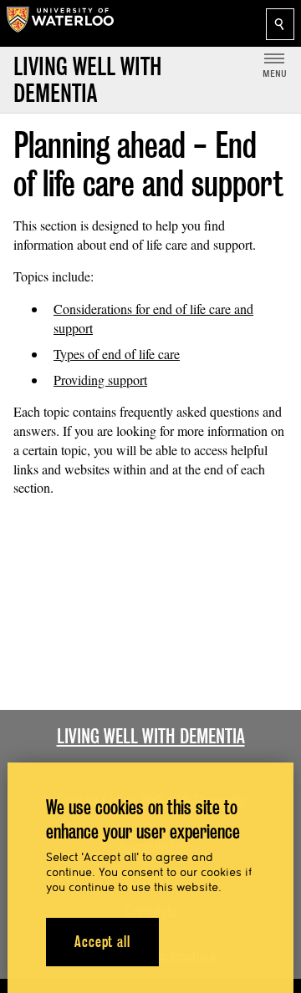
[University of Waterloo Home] (60, 23)
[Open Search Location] (280, 24)
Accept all (102, 941)
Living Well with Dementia (151, 736)
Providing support (100, 379)
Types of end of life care (117, 353)
